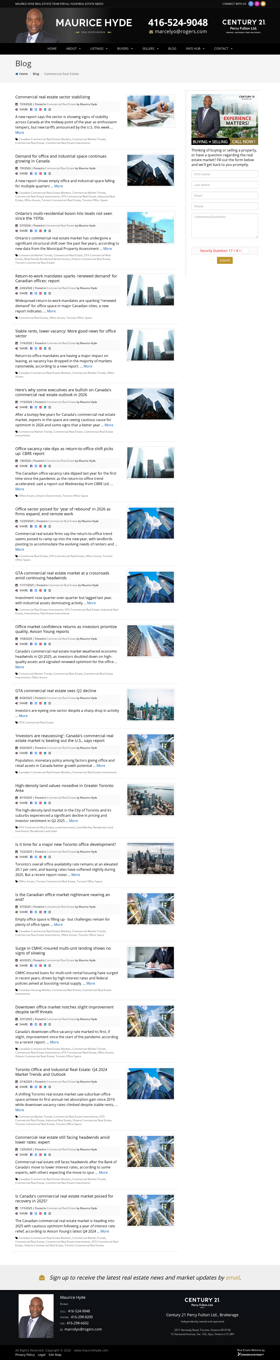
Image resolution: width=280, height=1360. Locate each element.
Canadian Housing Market (35, 990)
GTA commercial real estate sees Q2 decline (55, 690)
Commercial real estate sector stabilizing (52, 96)
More (19, 132)
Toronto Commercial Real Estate (61, 200)
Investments (31, 613)
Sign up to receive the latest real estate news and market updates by (137, 1277)
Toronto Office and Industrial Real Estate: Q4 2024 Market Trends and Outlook (61, 1072)
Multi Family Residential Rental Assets (47, 259)
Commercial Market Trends (89, 139)
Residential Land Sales (43, 831)
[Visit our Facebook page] (251, 4)
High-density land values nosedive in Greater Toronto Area (64, 788)
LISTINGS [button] (97, 48)
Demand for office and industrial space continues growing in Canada (61, 158)
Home (23, 74)
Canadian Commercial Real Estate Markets (45, 139)
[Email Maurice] (263, 4)
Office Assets (32, 200)
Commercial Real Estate (61, 104)
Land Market (84, 827)
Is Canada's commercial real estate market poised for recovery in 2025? (64, 1198)
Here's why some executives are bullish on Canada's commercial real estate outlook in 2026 (63, 392)
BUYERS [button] (123, 48)
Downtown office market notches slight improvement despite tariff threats (64, 1009)
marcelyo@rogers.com (83, 1329)
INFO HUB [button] (193, 48)
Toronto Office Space (95, 200)
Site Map (55, 1355)
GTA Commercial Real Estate (78, 196)
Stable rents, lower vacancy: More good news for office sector (65, 333)
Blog (36, 74)
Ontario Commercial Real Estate (90, 259)
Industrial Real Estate (58, 1120)
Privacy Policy (25, 1355)
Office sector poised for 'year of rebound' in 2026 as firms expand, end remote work (63, 511)
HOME (52, 48)
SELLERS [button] (148, 48)
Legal (42, 1355)
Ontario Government (48, 495)
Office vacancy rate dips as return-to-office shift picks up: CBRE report (64, 451)
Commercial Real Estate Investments (68, 143)
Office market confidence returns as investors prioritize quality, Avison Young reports (66, 629)
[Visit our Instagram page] (257, 4)
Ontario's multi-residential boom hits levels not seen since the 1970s (63, 216)
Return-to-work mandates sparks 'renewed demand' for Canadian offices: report (66, 278)
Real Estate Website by (251, 1350)
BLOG (172, 48)
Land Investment (65, 827)
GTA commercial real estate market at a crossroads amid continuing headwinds (62, 575)
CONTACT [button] (221, 48)
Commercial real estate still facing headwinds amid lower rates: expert (62, 1140)
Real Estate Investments (55, 613)
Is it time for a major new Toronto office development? (65, 844)
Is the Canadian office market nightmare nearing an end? (62, 897)
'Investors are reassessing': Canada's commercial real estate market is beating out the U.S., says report (64, 738)
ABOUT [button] (71, 48)
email (232, 1277)
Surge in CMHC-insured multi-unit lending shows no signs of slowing (63, 951)
